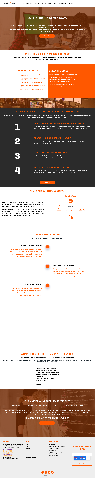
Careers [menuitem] (28, 448)
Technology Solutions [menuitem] (31, 457)
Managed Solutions (27, 3)
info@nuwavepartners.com (11, 458)
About (55, 3)
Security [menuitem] (28, 455)
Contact (71, 3)
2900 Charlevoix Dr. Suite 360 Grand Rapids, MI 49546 (57, 453)
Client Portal (62, 3)
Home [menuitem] (27, 452)
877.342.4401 (8, 457)
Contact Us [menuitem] (28, 450)
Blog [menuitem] (27, 446)
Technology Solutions (40, 3)
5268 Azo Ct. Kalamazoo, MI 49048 (57, 446)
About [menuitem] (27, 444)
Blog (49, 3)
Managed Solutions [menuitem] (30, 453)
